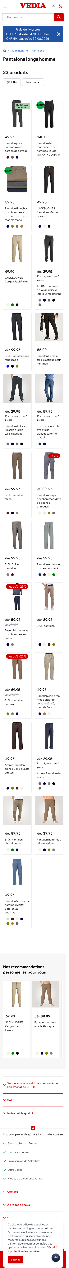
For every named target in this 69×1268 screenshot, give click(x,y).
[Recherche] (59, 17)
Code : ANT (28, 34)
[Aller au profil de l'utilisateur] (53, 5)
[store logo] (33, 5)
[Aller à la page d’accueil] (5, 50)
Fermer (15, 1260)
